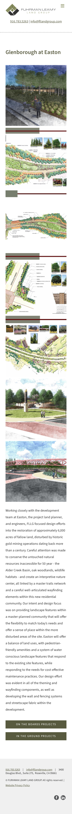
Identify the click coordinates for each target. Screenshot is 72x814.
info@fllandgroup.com (46, 21)
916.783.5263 (19, 21)
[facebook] (56, 797)
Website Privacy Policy (18, 785)
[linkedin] (63, 797)
